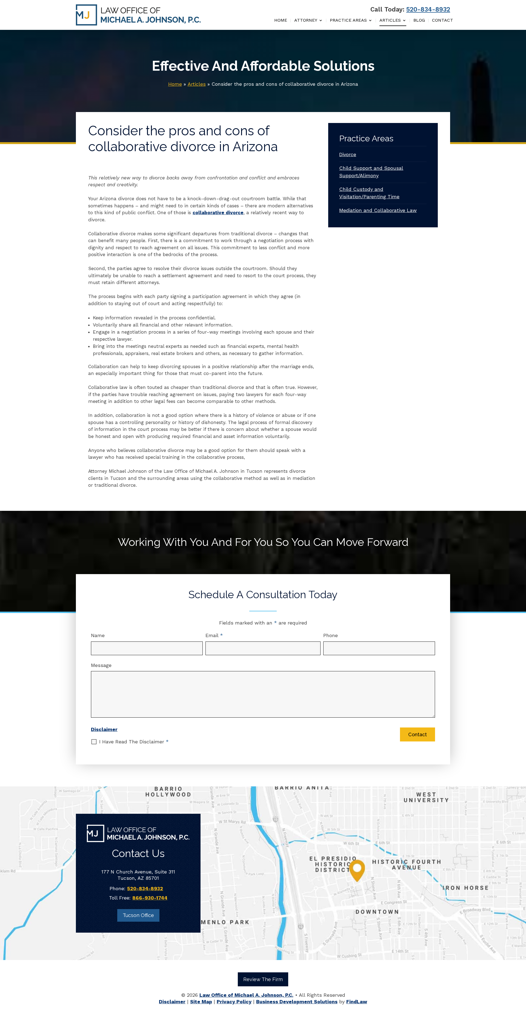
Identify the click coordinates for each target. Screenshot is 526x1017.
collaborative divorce (218, 212)
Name (98, 635)
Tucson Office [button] (138, 915)
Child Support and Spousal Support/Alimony (371, 171)
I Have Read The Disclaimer (134, 741)
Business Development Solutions (297, 1001)
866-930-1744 (149, 898)
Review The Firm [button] (263, 979)
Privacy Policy (234, 1001)
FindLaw (356, 1001)
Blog (419, 20)
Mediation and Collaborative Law (378, 210)
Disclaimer (104, 729)
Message (101, 665)
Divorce (347, 154)
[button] (520, 977)
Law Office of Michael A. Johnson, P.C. (246, 995)
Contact (442, 20)
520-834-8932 (428, 9)
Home (280, 20)
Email (214, 635)
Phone (330, 635)
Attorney (305, 20)
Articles (390, 20)
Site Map (201, 1001)
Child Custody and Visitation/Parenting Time (369, 192)
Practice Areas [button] (348, 20)
